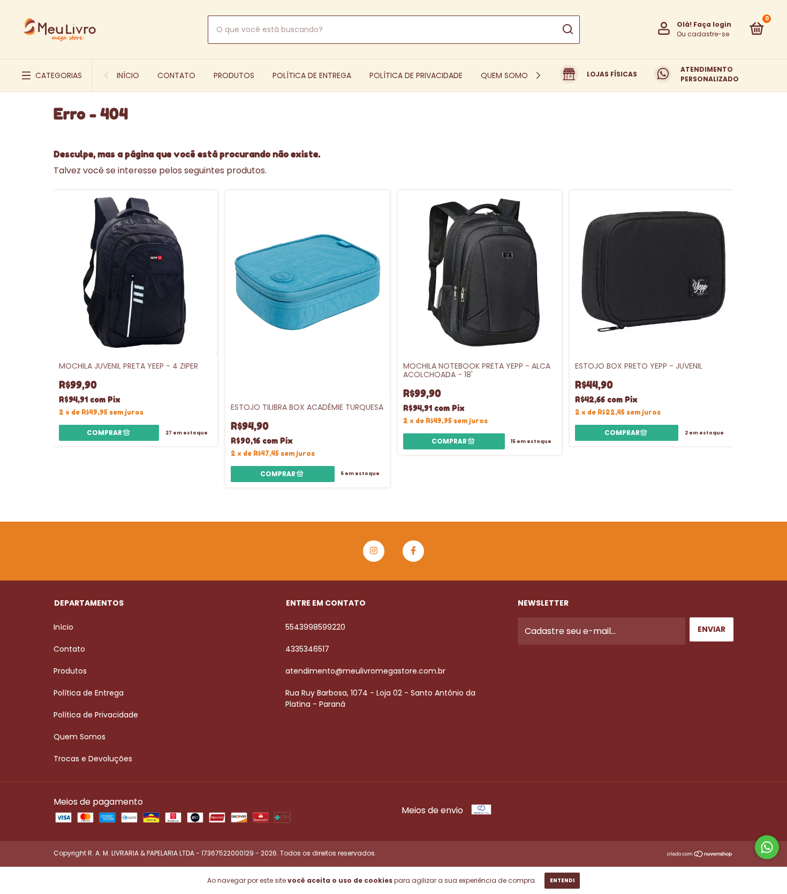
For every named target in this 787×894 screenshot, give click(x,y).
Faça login (712, 24)
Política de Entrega (312, 75)
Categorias (58, 75)
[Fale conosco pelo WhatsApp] (767, 847)
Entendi (562, 880)
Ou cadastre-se (703, 34)
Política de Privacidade (416, 75)
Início (128, 75)
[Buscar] (567, 29)
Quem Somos (506, 75)
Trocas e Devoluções (93, 758)
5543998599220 (315, 627)
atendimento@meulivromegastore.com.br (365, 671)
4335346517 (307, 649)
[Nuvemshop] (700, 855)
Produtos (234, 75)
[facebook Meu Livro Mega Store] (413, 551)
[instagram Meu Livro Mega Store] (373, 551)
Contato (176, 75)
